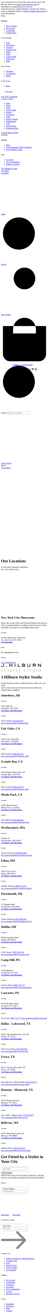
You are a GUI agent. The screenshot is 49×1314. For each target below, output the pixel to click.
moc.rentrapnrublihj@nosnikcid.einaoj (16, 855)
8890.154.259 (20, 886)
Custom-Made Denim (9, 133)
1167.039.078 (17, 721)
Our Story (10, 160)
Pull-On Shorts (12, 119)
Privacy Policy (12, 1268)
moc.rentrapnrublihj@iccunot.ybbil (15, 954)
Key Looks (10, 28)
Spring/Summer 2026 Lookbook (19, 147)
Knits (8, 54)
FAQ (8, 1263)
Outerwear (10, 59)
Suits (8, 43)
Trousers (9, 47)
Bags (8, 86)
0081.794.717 (19, 985)
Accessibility (11, 1270)
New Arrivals (11, 26)
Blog (8, 145)
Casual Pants (11, 57)
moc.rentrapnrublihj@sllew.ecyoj (14, 1117)
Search (3, 413)
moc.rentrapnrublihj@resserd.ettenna (16, 1150)
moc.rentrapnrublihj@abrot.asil (34, 1018)
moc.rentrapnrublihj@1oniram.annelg (16, 987)
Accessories (10, 73)
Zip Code (7, 1226)
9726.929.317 (28, 1115)
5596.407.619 (17, 754)
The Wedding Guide (14, 150)
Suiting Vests (11, 50)
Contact (9, 1311)
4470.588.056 (17, 820)
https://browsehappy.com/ (26, 4)
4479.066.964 (21, 1049)
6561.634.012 (31, 1082)
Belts (8, 61)
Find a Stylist (7, 1173)
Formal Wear (11, 33)
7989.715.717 (15, 1018)
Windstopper (11, 121)
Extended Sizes (12, 128)
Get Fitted (5, 171)
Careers (9, 1291)
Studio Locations (12, 164)
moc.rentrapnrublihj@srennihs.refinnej (16, 888)
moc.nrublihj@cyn (8, 662)
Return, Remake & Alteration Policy (20, 1258)
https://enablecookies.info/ (34, 11)
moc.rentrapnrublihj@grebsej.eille (14, 1051)
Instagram (10, 1304)
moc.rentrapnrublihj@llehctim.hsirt (15, 822)
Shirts (8, 52)
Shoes (8, 76)
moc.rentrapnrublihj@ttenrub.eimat (15, 1084)
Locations (5, 173)
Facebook (10, 1306)
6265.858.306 (20, 853)
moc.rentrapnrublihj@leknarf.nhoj (14, 723)
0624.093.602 (19, 1148)
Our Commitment (13, 162)
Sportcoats (10, 45)
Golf (8, 124)
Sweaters (9, 71)
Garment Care (11, 1261)
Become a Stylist (12, 1294)
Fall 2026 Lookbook (9, 97)
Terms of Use (11, 1265)
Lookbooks (10, 30)
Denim (8, 112)
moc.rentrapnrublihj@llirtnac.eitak (15, 756)
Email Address (9, 1189)
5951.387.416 (18, 952)
